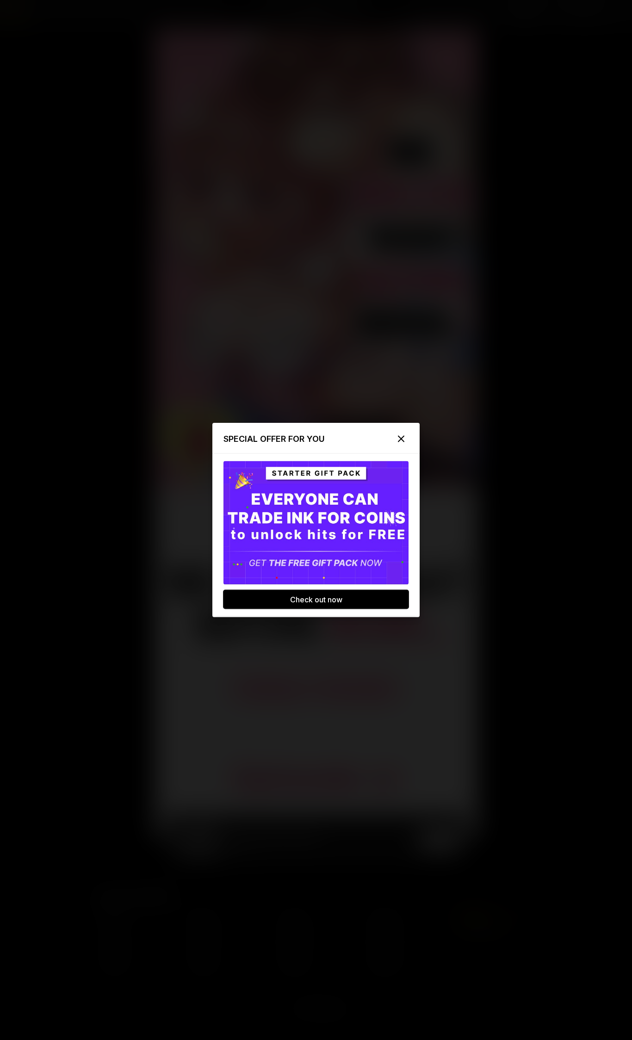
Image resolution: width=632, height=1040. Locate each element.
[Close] (401, 439)
